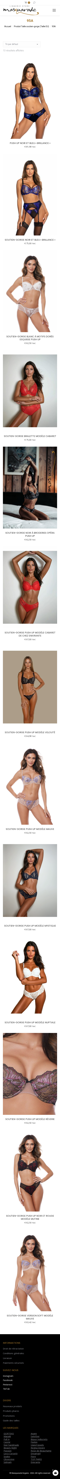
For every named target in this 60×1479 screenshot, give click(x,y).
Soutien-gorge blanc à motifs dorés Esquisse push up (30, 338)
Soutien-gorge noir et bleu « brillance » (30, 240)
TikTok (6, 1388)
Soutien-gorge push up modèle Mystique (30, 925)
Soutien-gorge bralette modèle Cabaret (30, 436)
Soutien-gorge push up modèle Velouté (30, 732)
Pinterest (7, 1384)
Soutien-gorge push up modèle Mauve (30, 829)
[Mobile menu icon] (54, 10)
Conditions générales (13, 1353)
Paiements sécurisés (13, 1362)
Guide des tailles (11, 1420)
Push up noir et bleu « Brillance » (30, 143)
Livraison (7, 1358)
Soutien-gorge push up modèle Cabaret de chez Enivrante (30, 634)
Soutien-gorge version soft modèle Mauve (30, 1317)
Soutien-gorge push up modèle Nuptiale (30, 1022)
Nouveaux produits (12, 1406)
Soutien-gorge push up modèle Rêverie (30, 1119)
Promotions (9, 1415)
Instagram (8, 1375)
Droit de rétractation (13, 1348)
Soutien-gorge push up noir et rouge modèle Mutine (30, 1217)
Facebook (8, 1380)
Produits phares (11, 1411)
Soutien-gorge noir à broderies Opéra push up (30, 534)
